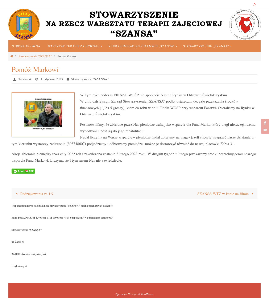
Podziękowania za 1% (36, 193)
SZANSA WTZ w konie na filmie (223, 193)
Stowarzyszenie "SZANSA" (35, 56)
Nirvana (132, 294)
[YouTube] (264, 130)
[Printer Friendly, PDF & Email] (23, 171)
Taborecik (25, 79)
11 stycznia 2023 (52, 79)
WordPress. (147, 294)
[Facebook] (264, 123)
